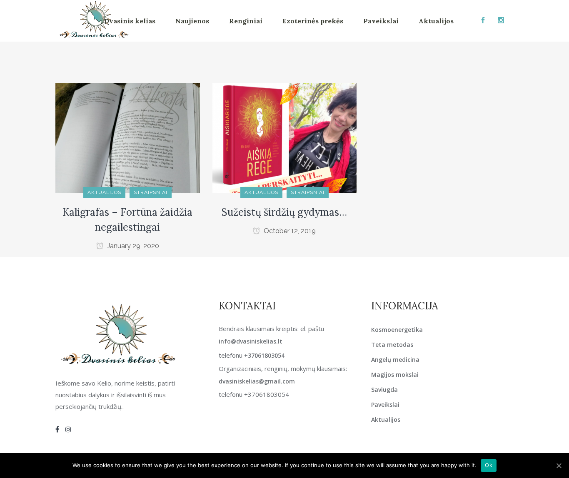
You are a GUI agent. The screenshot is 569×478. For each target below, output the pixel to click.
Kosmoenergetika (397, 330)
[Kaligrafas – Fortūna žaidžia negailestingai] (127, 138)
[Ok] (558, 465)
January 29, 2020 (132, 246)
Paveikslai (385, 404)
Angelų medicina (395, 359)
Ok (488, 465)
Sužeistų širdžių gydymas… (284, 212)
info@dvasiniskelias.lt (250, 341)
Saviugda (384, 389)
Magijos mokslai (395, 374)
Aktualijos (385, 419)
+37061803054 (264, 355)
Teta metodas (392, 345)
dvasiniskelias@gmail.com (257, 381)
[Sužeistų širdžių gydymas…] (284, 138)
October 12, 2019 (289, 231)
